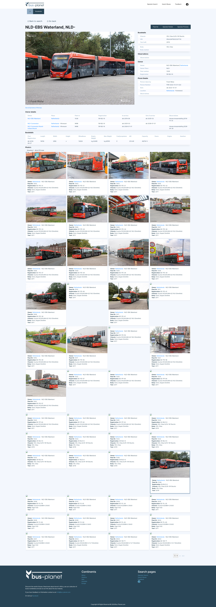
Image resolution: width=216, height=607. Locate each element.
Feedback (178, 4)
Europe (84, 583)
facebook (35, 596)
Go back (52, 21)
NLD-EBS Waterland (34, 118)
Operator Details (168, 27)
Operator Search (152, 4)
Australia (84, 581)
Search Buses (166, 4)
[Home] (30, 11)
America (84, 577)
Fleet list (155, 27)
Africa (83, 575)
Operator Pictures (182, 27)
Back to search (35, 21)
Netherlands (184, 65)
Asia (83, 579)
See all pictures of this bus (33, 108)
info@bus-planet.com (63, 592)
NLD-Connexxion (33, 123)
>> (183, 556)
